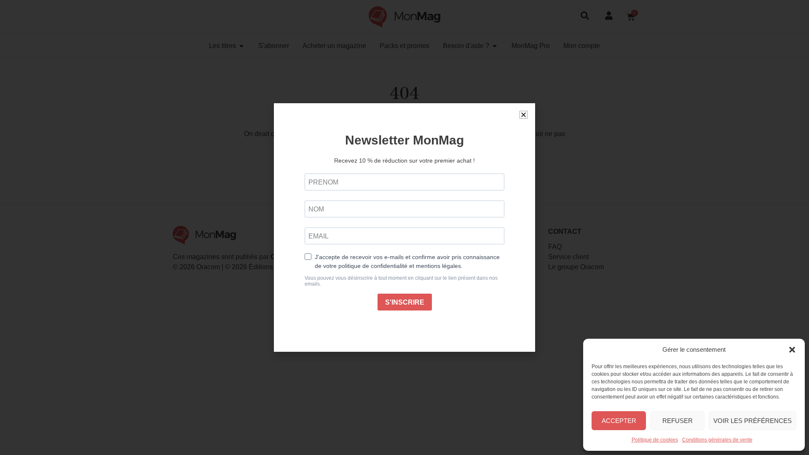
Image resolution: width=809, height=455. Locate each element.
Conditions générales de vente (717, 440)
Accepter (619, 420)
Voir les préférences (752, 420)
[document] (404, 227)
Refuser (677, 420)
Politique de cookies (655, 440)
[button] (792, 349)
